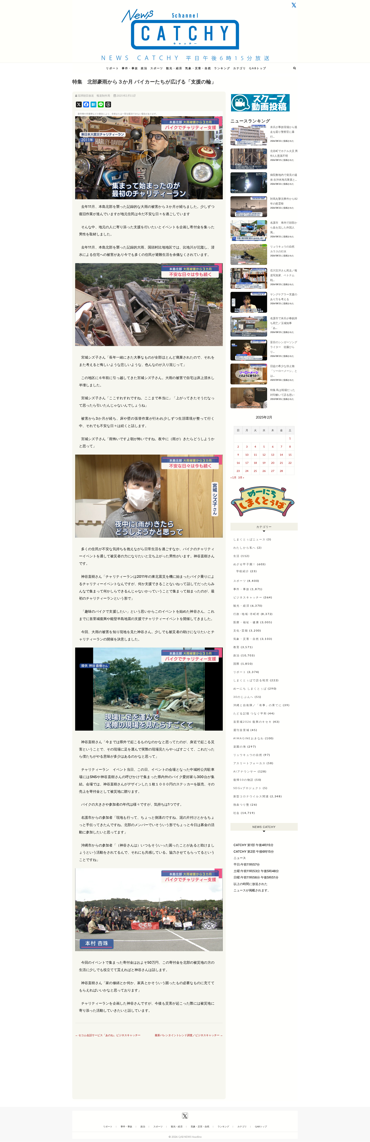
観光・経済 (174, 68)
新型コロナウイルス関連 (251, 796)
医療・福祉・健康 (246, 622)
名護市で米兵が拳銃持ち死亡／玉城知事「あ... (283, 323)
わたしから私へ (244, 547)
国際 (236, 663)
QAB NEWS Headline (92, 66)
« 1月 (233, 477)
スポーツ (156, 68)
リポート (112, 68)
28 (281, 470)
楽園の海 (239, 746)
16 (238, 462)
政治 (144, 68)
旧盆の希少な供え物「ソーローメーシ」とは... (283, 370)
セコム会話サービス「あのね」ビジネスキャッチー (107, 1035)
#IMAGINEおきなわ (248, 738)
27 (272, 470)
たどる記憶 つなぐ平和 (250, 713)
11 (255, 454)
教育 (236, 647)
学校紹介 (242, 571)
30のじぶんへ (243, 696)
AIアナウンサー (245, 771)
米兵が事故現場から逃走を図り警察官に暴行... (283, 131)
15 (290, 454)
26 (264, 470)
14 (281, 454)
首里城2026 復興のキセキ (252, 721)
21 (281, 462)
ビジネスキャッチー (247, 597)
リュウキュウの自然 (247, 754)
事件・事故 (130, 68)
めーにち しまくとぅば (250, 688)
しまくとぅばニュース (249, 539)
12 (264, 454)
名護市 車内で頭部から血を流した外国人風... (283, 227)
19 (264, 462)
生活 (236, 556)
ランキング (222, 68)
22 (290, 462)
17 (246, 462)
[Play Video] (149, 157)
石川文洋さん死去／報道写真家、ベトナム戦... (283, 275)
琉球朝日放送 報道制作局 (94, 95)
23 (238, 470)
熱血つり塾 (241, 804)
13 (272, 454)
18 (255, 462)
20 (272, 462)
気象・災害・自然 (198, 68)
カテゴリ (239, 68)
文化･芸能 (240, 630)
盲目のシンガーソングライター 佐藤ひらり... (283, 346)
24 (246, 470)
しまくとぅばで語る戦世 (251, 680)
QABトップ (257, 68)
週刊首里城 (241, 730)
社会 (236, 812)
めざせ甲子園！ (244, 564)
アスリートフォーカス (249, 763)
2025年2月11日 (125, 95)
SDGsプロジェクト (247, 788)
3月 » (241, 477)
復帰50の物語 (243, 779)
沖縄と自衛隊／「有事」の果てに (257, 705)
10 (246, 454)
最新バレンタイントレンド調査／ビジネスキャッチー (189, 1035)
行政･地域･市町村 (246, 614)
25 (255, 470)
